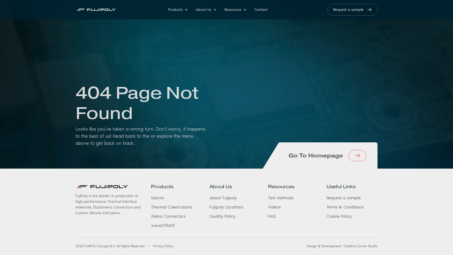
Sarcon (157, 197)
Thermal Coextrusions (171, 207)
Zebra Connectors (168, 216)
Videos (274, 207)
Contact (261, 9)
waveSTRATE (163, 225)
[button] (178, 10)
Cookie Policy (339, 216)
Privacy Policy (163, 246)
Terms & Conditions (345, 207)
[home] (101, 10)
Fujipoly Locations (226, 207)
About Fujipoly (223, 197)
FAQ (272, 216)
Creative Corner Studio (361, 246)
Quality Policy (222, 216)
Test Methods (281, 197)
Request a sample (344, 197)
